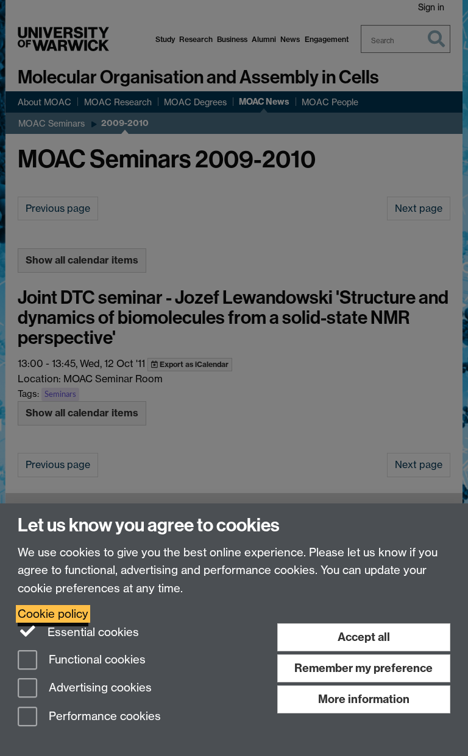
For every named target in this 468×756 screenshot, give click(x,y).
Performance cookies (103, 717)
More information (364, 699)
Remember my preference (363, 668)
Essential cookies (91, 632)
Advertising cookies (99, 688)
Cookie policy (53, 614)
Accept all (364, 637)
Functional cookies (96, 660)
